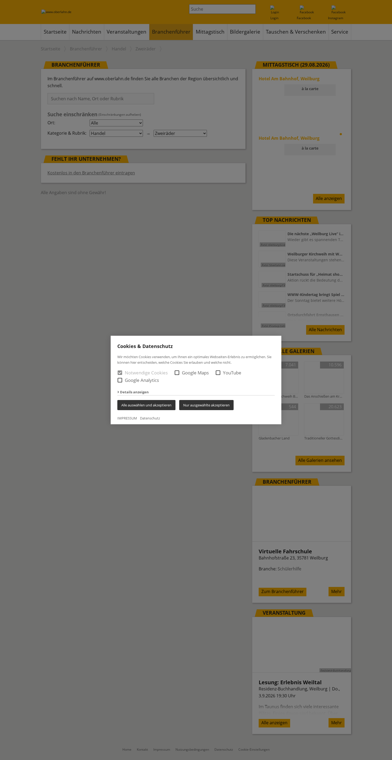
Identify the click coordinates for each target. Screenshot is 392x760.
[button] (176, 372)
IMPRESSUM (127, 418)
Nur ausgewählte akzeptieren (206, 405)
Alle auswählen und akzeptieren (146, 405)
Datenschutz (150, 418)
